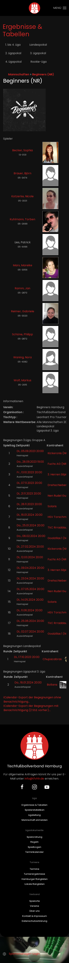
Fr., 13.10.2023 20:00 (29, 472)
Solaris (52, 506)
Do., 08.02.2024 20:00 (31, 536)
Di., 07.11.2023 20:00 (29, 483)
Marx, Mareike (22, 265)
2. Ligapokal (13, 53)
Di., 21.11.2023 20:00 (29, 493)
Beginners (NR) (43, 74)
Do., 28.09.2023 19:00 (30, 462)
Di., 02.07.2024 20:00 (30, 631)
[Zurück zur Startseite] (34, 8)
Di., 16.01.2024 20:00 (29, 515)
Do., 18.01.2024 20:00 (28, 682)
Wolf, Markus (22, 380)
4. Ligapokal (13, 62)
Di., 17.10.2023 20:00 (26, 657)
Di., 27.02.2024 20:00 (30, 547)
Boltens (52, 685)
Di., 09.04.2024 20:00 (30, 568)
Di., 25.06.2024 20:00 (30, 621)
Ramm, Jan (22, 288)
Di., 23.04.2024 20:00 (30, 578)
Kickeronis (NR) (58, 453)
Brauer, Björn (22, 173)
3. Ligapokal (38, 53)
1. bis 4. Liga (13, 45)
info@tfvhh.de (34, 779)
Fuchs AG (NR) (58, 464)
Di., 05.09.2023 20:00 (30, 451)
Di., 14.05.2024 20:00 (30, 600)
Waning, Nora (22, 357)
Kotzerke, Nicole (22, 196)
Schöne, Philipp (22, 334)
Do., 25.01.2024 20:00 (30, 525)
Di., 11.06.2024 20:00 (29, 610)
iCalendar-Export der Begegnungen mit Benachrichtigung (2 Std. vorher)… (31, 708)
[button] (59, 8)
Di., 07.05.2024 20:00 (30, 589)
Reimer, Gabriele (22, 311)
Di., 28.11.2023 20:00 (29, 504)
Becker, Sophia (22, 150)
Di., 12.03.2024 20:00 (30, 557)
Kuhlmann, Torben (22, 219)
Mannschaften (18, 74)
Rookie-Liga (38, 62)
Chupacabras (52, 659)
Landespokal (38, 45)
